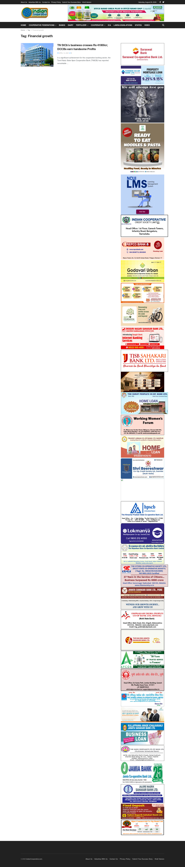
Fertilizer (81, 25)
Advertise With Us (35, 2)
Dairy (70, 25)
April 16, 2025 (64, 53)
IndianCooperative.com (34, 857)
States (138, 25)
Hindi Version (86, 2)
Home (23, 25)
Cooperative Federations (41, 25)
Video (147, 25)
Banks (62, 25)
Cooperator (97, 25)
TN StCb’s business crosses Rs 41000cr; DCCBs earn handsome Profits (82, 47)
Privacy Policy (56, 2)
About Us (24, 2)
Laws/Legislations (123, 25)
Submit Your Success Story (71, 2)
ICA (109, 25)
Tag (28, 30)
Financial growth (38, 30)
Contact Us (46, 2)
